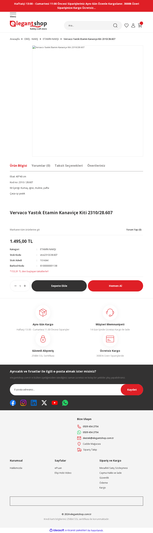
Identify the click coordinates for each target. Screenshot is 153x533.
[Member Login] (133, 25)
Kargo (102, 487)
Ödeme (103, 482)
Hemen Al (115, 286)
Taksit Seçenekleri (69, 166)
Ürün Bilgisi (18, 166)
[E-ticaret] (76, 530)
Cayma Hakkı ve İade (110, 472)
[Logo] (28, 25)
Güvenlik (104, 477)
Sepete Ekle (59, 286)
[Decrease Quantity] (13, 285)
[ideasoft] (56, 530)
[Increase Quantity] (27, 285)
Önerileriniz (96, 166)
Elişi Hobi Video (63, 472)
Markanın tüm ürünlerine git (25, 229)
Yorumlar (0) (41, 166)
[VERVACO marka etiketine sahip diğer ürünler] (24, 222)
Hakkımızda (16, 468)
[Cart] (140, 25)
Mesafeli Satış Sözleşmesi (113, 468)
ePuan (58, 468)
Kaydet (132, 389)
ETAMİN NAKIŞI (48, 249)
